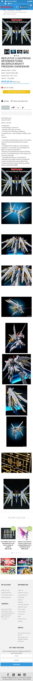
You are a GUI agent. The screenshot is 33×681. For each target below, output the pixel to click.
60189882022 (6, 617)
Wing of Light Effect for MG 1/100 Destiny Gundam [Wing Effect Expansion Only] (25, 544)
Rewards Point (22, 619)
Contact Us (21, 614)
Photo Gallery (22, 609)
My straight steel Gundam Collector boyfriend (23, 639)
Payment (20, 600)
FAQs (19, 616)
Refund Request (6, 597)
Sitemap (20, 621)
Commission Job (22, 595)
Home (4, 10)
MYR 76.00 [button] (16, 82)
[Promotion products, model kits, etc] (8, 570)
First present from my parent (24, 634)
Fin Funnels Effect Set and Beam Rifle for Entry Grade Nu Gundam (8, 544)
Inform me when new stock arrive (16, 92)
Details (5, 107)
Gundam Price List (23, 592)
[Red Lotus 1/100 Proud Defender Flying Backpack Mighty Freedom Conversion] (16, 32)
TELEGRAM (4, 619)
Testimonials (21, 612)
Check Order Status (7, 595)
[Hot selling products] (24, 562)
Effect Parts (18, 10)
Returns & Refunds (23, 604)
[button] (6, 81)
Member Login (5, 590)
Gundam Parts (10, 10)
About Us (20, 590)
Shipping (20, 602)
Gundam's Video (22, 607)
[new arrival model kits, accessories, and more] (8, 562)
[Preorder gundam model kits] (24, 570)
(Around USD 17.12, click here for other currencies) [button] (15, 83)
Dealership (21, 597)
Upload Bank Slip (6, 592)
